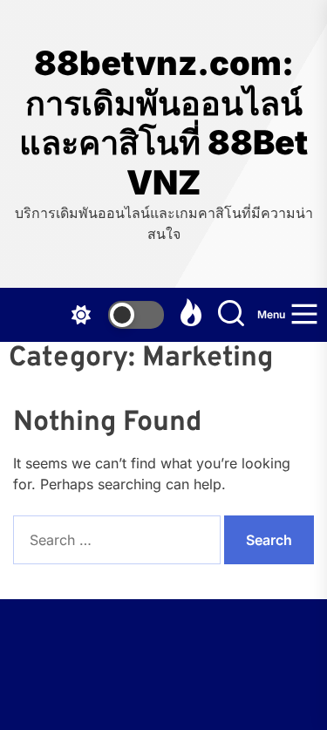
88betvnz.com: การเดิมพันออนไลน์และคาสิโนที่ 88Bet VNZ (163, 123)
